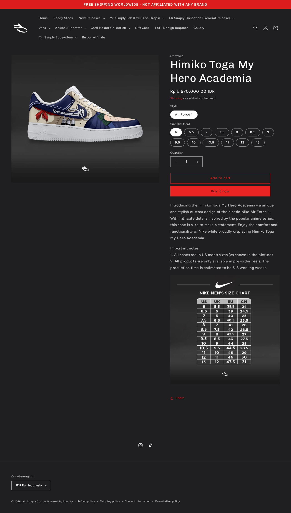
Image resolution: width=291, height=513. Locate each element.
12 (242, 143)
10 (194, 143)
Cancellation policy (167, 501)
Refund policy (86, 501)
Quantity (176, 153)
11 (227, 143)
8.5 (252, 132)
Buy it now (220, 191)
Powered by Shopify (60, 501)
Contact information (138, 501)
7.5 (221, 132)
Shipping (176, 98)
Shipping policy (110, 501)
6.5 (191, 132)
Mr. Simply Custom (35, 501)
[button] (91, 18)
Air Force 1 (184, 114)
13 (258, 143)
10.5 (210, 143)
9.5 (177, 143)
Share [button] (180, 398)
